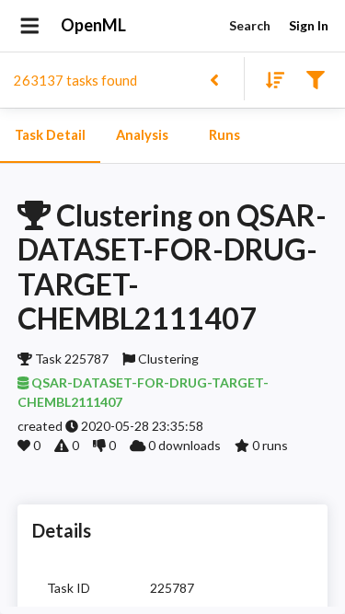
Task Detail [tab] (50, 135)
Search (249, 25)
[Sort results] (269, 78)
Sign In (308, 25)
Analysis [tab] (142, 135)
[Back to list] (214, 78)
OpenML (93, 25)
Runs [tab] (224, 135)
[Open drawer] (29, 26)
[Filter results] (315, 78)
